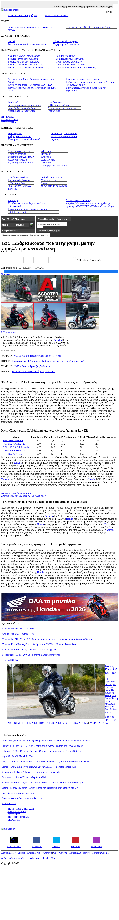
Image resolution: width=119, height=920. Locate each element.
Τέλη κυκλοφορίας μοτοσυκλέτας (24, 105)
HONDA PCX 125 (12, 454)
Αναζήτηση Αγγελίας (18, 177)
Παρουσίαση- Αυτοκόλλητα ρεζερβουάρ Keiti (24, 777)
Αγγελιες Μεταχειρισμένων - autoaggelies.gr (88, 203)
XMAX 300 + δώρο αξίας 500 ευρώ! (32, 366)
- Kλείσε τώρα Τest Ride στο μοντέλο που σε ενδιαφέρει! (48, 361)
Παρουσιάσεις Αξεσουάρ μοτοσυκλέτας (75, 67)
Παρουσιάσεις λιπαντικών (69, 61)
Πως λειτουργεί (55, 102)
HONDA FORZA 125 (14, 443)
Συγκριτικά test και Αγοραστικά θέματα (27, 44)
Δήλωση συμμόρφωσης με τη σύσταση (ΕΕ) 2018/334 (28, 858)
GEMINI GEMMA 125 (14, 450)
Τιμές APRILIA (10, 660)
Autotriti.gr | (55, 6)
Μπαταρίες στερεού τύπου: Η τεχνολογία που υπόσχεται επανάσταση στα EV (40, 787)
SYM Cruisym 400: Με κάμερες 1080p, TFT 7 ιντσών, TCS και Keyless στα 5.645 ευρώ (46, 740)
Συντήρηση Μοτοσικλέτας (54, 165)
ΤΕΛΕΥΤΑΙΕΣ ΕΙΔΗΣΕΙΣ (21, 808)
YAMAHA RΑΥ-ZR (13, 440)
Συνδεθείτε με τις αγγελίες (54, 186)
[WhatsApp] (53, 260)
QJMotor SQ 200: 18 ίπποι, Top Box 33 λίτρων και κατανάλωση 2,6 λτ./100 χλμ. (42, 751)
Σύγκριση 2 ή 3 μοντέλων (66, 44)
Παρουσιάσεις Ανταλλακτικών (71, 64)
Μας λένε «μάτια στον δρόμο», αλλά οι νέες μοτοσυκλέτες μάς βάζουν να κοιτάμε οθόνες (46, 761)
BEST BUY (14, 814)
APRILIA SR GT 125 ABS (16, 447)
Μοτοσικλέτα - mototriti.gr (79, 200)
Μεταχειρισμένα (49, 180)
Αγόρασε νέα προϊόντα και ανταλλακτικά (22, 798)
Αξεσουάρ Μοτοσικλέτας (20, 162)
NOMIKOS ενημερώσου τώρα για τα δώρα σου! (38, 355)
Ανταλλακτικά (48, 159)
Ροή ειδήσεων (15, 133)
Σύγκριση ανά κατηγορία (65, 41)
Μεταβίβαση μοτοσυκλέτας (21, 111)
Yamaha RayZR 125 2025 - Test (18, 628)
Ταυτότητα (46, 852)
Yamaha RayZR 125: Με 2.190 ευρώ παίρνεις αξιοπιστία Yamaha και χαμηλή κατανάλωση (47, 639)
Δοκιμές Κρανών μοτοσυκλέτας (24, 56)
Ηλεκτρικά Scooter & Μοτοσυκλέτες (26, 139)
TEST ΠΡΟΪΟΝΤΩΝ (18, 817)
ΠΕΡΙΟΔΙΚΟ (8, 116)
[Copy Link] (70, 260)
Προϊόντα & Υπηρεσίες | (92, 6)
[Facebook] (20, 260)
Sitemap (22, 852)
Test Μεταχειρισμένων (52, 177)
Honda (92, 479)
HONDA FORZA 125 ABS (53, 723)
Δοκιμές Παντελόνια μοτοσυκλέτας (25, 64)
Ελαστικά (46, 156)
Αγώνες (55, 139)
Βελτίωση (46, 154)
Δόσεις (44, 183)
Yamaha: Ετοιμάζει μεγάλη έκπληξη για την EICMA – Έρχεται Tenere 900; (39, 644)
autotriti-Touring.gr (17, 212)
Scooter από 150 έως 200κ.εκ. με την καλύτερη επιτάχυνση (31, 654)
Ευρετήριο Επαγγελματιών (21, 156)
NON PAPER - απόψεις (56, 15)
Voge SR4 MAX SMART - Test (17, 756)
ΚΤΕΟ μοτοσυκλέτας (58, 105)
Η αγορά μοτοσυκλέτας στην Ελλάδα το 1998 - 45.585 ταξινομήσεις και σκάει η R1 (43, 782)
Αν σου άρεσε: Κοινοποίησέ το (17, 493)
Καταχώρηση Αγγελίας (19, 180)
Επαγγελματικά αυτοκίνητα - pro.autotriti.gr (29, 209)
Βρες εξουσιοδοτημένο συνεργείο (18, 793)
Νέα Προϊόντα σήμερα (19, 151)
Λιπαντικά (46, 162)
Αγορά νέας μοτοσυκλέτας (64, 133)
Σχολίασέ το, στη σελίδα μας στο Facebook (23, 495)
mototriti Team (8, 350)
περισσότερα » (9, 803)
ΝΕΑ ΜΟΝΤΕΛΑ (17, 811)
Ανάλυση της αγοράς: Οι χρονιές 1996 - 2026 (30, 84)
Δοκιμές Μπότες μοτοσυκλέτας (23, 61)
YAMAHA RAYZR (99, 723)
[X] (28, 260)
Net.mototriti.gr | (71, 6)
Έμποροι (12, 188)
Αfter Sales (46, 151)
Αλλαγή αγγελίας (16, 183)
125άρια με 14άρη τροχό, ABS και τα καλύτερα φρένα (29, 649)
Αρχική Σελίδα (8, 852)
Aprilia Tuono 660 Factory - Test (18, 634)
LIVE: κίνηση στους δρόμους (49, 231)
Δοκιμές (12, 41)
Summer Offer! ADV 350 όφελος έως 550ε (33, 371)
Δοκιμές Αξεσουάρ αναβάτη (70, 58)
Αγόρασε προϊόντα (17, 154)
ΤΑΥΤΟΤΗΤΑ (8, 122)
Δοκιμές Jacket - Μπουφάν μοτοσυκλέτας (28, 67)
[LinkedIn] (62, 260)
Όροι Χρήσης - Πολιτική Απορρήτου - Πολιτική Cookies (81, 852)
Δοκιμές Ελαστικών (65, 56)
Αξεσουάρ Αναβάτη (17, 159)
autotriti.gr (13, 200)
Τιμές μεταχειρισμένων (19, 186)
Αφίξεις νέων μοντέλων (19, 136)
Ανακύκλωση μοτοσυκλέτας (62, 108)
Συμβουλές (13, 102)
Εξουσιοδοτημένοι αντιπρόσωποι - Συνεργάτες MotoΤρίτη (25, 235)
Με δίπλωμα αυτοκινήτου (64, 136)
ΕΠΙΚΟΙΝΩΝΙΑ (9, 119)
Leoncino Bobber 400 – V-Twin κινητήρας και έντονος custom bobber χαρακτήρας (42, 746)
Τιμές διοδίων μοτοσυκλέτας (22, 108)
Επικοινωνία (54, 111)
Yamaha (57, 340)
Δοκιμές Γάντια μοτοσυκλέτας (23, 58)
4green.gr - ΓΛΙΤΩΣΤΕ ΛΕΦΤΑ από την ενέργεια (90, 206)
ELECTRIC (14, 819)
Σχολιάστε (6, 274)
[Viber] (45, 260)
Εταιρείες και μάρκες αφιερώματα (82, 79)
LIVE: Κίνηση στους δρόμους (23, 15)
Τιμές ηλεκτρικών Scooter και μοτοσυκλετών (88, 27)
